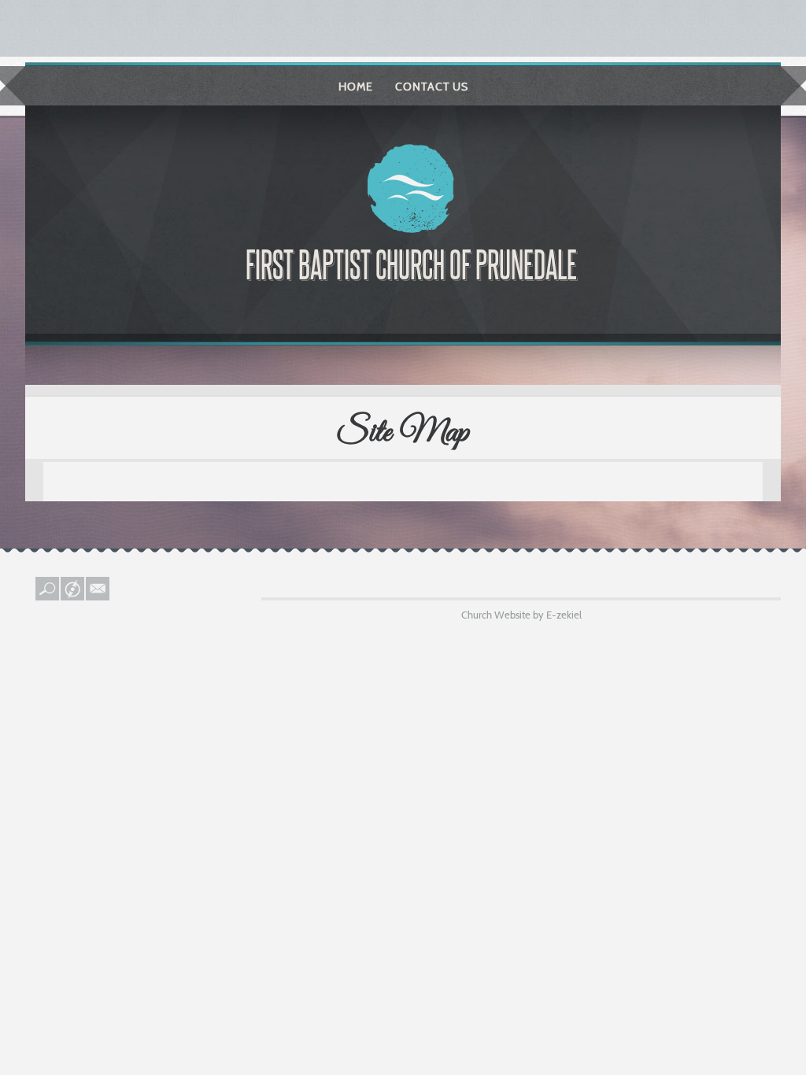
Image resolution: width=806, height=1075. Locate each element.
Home (355, 86)
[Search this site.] (48, 596)
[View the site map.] (73, 596)
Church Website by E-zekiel (521, 614)
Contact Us (431, 86)
